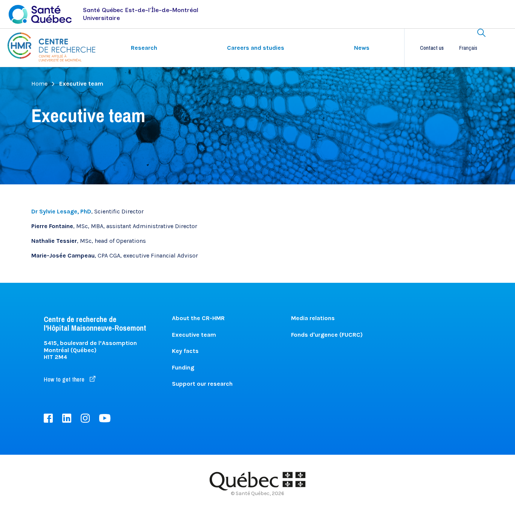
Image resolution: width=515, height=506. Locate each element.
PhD (61, 211)
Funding (183, 367)
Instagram (85, 418)
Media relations (313, 318)
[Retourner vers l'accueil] (52, 46)
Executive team (194, 334)
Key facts (185, 350)
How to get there (65, 379)
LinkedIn (66, 418)
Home (39, 83)
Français (468, 47)
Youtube (104, 418)
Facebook (48, 418)
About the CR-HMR (198, 318)
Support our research (202, 383)
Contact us (432, 48)
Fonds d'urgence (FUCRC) (327, 334)
